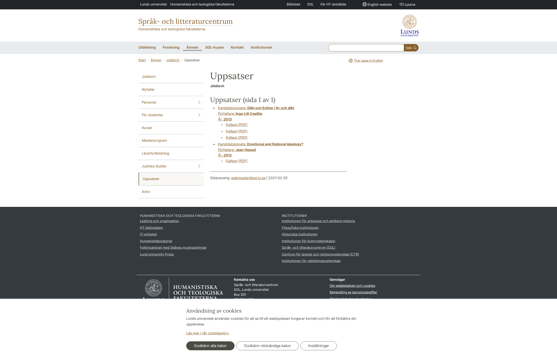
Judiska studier (154, 166)
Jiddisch (173, 60)
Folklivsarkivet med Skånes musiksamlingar (173, 247)
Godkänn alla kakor (210, 346)
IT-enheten (148, 234)
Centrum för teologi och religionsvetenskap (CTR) (320, 254)
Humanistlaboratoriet (156, 241)
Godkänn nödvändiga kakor (267, 346)
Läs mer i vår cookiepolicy (207, 333)
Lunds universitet (153, 4)
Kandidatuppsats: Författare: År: (256, 113)
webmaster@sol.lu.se (248, 178)
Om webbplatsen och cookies (352, 286)
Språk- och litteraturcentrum (185, 21)
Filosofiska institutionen (300, 228)
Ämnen (156, 60)
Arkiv (146, 191)
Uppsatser (151, 179)
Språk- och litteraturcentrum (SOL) (308, 247)
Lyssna (410, 4)
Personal (149, 102)
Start (142, 60)
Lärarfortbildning (155, 153)
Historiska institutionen (299, 234)
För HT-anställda (333, 4)
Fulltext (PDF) (237, 125)
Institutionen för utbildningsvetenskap (311, 261)
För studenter (152, 115)
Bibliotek (293, 4)
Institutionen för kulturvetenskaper (309, 241)
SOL (310, 4)
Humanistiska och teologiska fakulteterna (202, 4)
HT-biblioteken (151, 228)
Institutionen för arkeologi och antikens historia (318, 221)
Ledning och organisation (159, 221)
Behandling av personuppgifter (353, 292)
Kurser (147, 128)
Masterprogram (154, 140)
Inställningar (318, 346)
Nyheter (148, 89)
